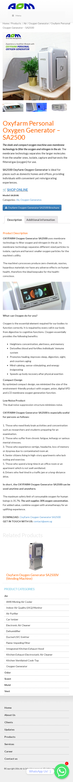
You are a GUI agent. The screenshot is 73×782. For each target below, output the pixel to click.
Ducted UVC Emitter (17, 636)
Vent (7, 691)
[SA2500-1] (59, 107)
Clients (8, 722)
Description (14, 219)
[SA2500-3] (36, 107)
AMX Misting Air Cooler (19, 601)
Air (25, 23)
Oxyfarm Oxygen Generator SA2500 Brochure (33, 207)
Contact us (11, 758)
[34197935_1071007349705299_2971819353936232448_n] (36, 66)
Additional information (40, 219)
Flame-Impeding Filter (18, 642)
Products (16, 23)
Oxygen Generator (39, 23)
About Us (9, 714)
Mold (7, 684)
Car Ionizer (12, 619)
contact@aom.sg (42, 521)
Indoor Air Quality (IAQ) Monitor (24, 607)
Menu (18, 15)
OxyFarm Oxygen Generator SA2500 (40, 517)
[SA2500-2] (13, 107)
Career (8, 751)
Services (9, 744)
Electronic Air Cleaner (18, 625)
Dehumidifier (13, 631)
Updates (9, 729)
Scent (7, 678)
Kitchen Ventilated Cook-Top (22, 660)
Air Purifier (12, 613)
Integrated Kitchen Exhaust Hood (25, 648)
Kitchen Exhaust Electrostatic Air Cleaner (29, 654)
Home (6, 23)
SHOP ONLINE (17, 190)
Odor (7, 672)
